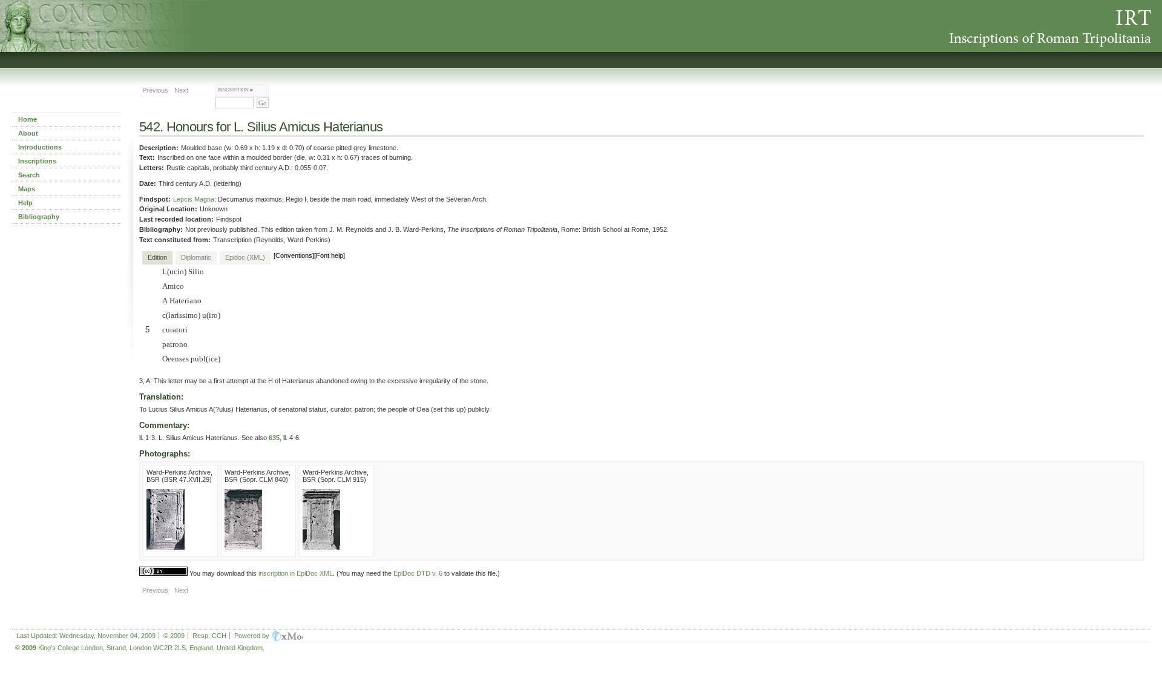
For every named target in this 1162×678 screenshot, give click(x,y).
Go (262, 103)
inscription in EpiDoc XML (295, 573)
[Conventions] (294, 255)
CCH (219, 635)
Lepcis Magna (193, 199)
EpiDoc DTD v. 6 (417, 573)
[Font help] (329, 255)
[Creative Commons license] (163, 574)
